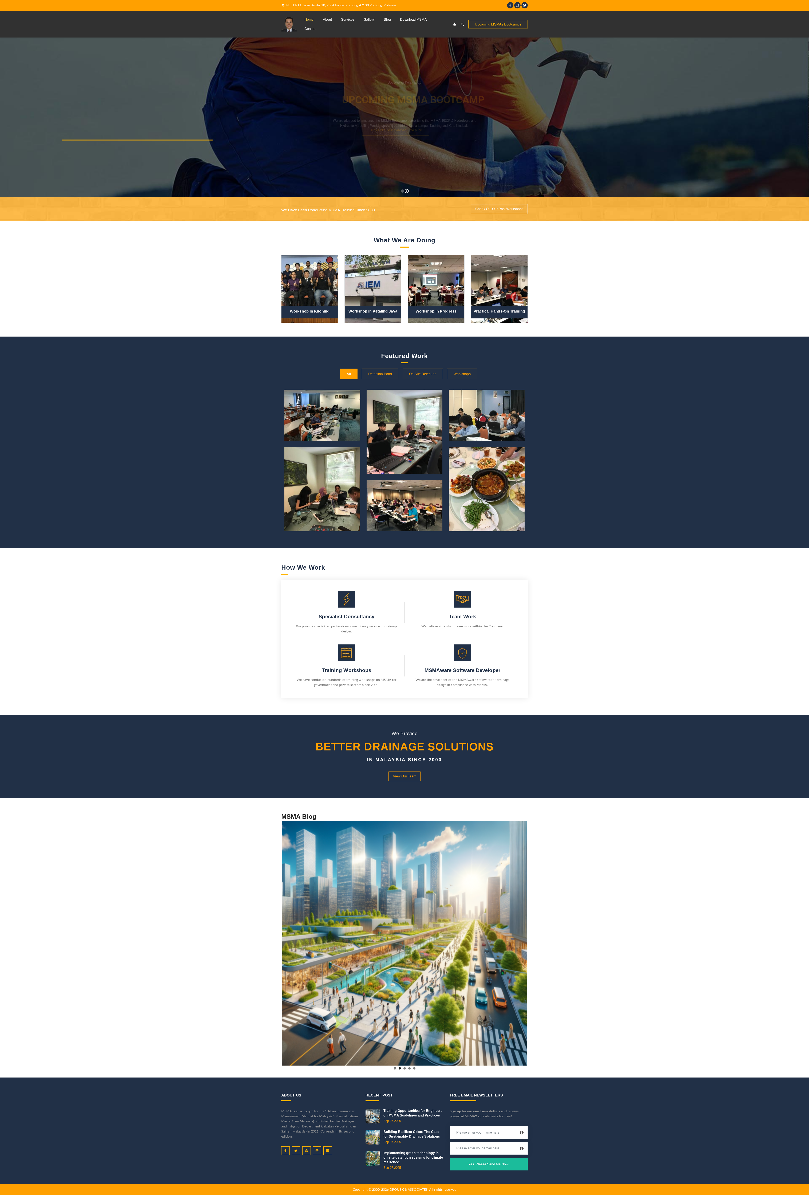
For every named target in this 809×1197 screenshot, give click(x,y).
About (327, 19)
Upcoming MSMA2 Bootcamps (498, 24)
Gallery (369, 19)
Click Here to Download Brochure (404, 130)
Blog (387, 19)
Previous (276, 942)
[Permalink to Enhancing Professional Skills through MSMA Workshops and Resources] (404, 943)
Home (308, 19)
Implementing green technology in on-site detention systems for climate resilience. (413, 1157)
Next (533, 942)
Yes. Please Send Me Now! (488, 1164)
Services (347, 19)
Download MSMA (413, 19)
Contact (310, 29)
